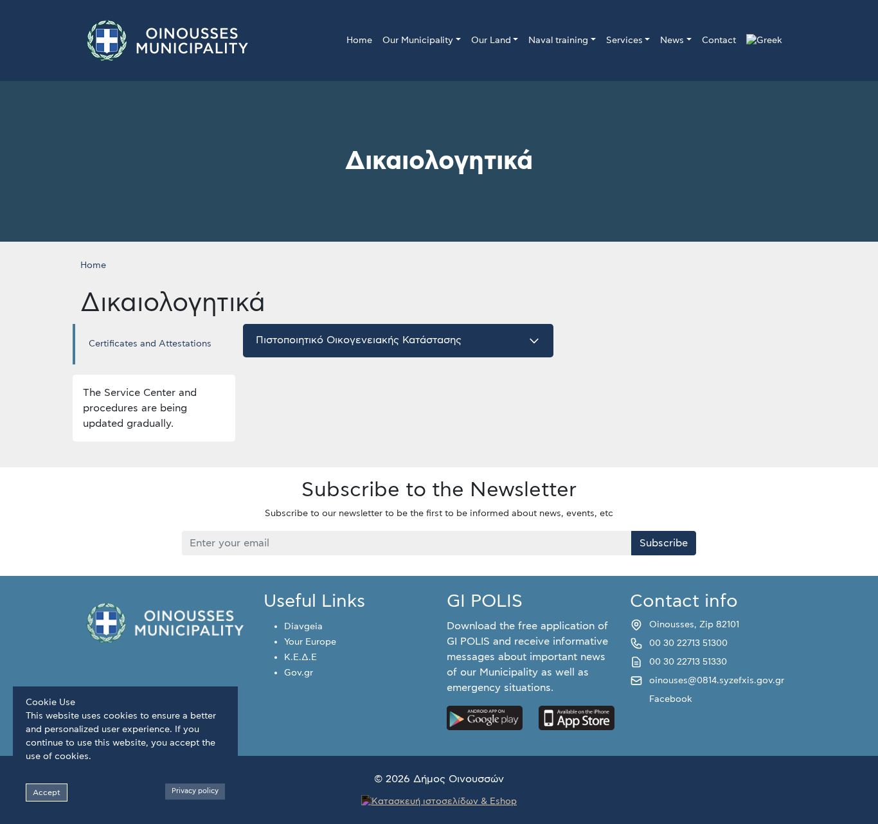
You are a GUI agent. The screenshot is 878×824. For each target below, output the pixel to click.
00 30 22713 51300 (688, 643)
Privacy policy (195, 790)
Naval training (558, 40)
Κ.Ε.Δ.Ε (300, 657)
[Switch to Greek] (764, 41)
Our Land (491, 40)
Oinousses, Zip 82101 (694, 624)
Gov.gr (298, 672)
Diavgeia (303, 626)
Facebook (670, 699)
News (672, 40)
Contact (719, 40)
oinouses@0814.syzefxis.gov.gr (716, 680)
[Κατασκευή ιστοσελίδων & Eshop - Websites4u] (439, 800)
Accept (46, 792)
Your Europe (310, 642)
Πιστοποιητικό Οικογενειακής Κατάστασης (358, 340)
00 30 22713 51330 (688, 662)
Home (359, 40)
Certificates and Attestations (150, 343)
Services (624, 40)
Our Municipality (417, 40)
